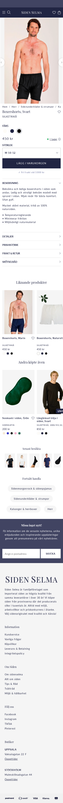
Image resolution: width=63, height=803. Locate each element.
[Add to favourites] (59, 112)
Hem (5, 106)
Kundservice (12, 634)
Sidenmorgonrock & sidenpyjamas (31, 488)
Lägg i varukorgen (31, 163)
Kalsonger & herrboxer (23, 509)
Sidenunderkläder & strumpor (37, 106)
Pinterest (10, 728)
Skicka (51, 553)
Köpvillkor (11, 644)
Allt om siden (12, 679)
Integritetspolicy (14, 653)
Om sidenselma (14, 674)
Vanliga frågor (13, 639)
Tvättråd (10, 688)
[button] (31, 153)
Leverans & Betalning (17, 648)
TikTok (8, 723)
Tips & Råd (11, 683)
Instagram (11, 719)
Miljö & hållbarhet (15, 693)
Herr (14, 106)
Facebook (10, 714)
